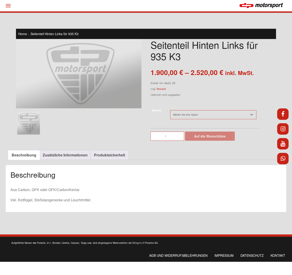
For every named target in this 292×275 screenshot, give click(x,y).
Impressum (224, 255)
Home (22, 33)
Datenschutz (252, 255)
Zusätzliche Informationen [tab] (65, 155)
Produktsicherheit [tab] (109, 155)
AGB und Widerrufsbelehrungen (178, 255)
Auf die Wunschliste (210, 136)
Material (156, 110)
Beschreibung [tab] (24, 155)
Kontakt (278, 255)
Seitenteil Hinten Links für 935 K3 (54, 33)
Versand (161, 89)
